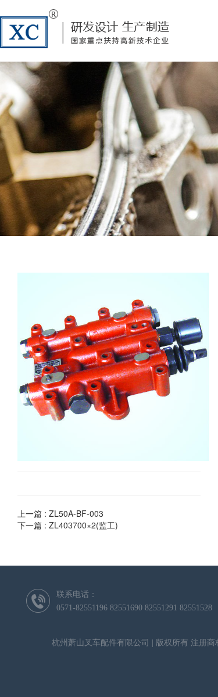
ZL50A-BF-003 (76, 513)
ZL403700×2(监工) (83, 525)
